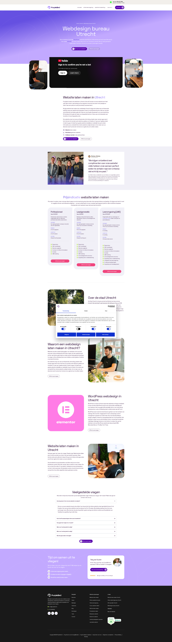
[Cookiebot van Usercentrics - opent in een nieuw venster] (109, 306)
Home (77, 23)
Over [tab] (106, 310)
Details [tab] (86, 310)
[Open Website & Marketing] (105, 7)
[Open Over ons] (112, 7)
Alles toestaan (105, 334)
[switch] (78, 329)
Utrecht (81, 23)
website (69, 41)
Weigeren (67, 334)
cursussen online (107, 218)
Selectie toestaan (86, 334)
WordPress (76, 39)
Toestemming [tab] (66, 310)
